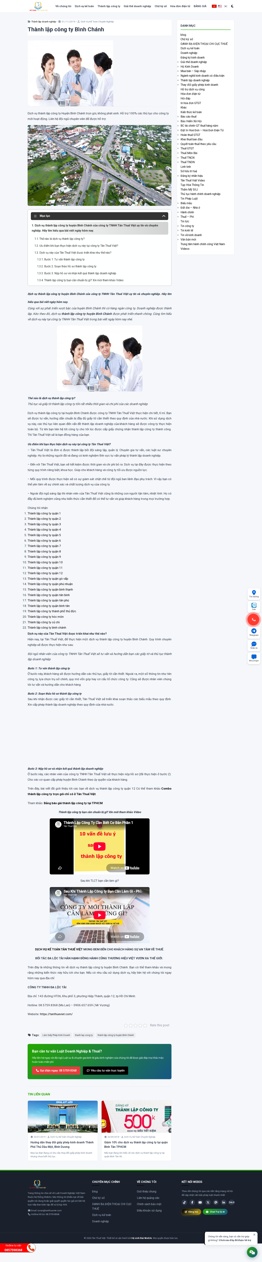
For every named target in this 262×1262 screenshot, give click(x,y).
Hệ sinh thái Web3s (141, 1238)
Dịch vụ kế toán (84, 6)
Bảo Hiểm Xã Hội (191, 121)
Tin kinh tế (187, 230)
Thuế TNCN (187, 157)
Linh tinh (186, 166)
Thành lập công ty (108, 6)
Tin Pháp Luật (189, 198)
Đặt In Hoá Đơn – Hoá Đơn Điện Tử (202, 130)
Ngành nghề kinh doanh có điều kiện (202, 75)
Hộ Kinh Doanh (190, 66)
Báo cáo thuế (188, 116)
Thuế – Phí (187, 216)
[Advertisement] (99, 740)
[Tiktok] (184, 1202)
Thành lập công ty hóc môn (46, 616)
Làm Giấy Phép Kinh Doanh (56, 1035)
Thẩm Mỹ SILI (189, 189)
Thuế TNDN (188, 162)
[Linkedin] (224, 1202)
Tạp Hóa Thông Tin (192, 185)
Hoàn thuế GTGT (190, 135)
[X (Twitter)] (208, 1202)
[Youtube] (200, 1202)
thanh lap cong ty (84, 1035)
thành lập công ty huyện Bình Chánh (116, 1035)
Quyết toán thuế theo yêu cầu (198, 144)
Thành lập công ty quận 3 (44, 524)
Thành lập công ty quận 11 (45, 568)
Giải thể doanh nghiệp (137, 6)
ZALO (231, 1202)
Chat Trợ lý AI (217, 1211)
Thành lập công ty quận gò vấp (48, 578)
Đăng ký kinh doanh (193, 57)
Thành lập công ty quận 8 (44, 551)
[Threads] (216, 1202)
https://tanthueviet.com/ (56, 1014)
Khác (184, 107)
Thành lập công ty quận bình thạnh (50, 589)
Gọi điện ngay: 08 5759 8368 (58, 1070)
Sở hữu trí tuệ (189, 171)
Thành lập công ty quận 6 (44, 540)
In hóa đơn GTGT (191, 103)
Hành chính (187, 212)
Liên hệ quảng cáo (148, 1198)
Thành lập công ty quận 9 (44, 557)
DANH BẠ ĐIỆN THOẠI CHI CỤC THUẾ (204, 44)
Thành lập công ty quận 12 (45, 573)
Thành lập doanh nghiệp (43, 21)
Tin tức (185, 221)
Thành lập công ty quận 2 (44, 518)
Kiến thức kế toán (191, 112)
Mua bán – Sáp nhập (193, 71)
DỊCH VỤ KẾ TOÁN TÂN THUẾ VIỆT (59, 949)
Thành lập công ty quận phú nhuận (50, 584)
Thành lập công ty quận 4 (44, 529)
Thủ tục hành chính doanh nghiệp (200, 194)
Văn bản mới (188, 239)
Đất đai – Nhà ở (190, 207)
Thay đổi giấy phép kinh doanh (199, 84)
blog (183, 34)
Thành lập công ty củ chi (44, 622)
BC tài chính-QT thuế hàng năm (199, 125)
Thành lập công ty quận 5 (44, 535)
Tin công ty (187, 226)
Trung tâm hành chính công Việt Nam (203, 244)
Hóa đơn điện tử (180, 6)
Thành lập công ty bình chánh (47, 627)
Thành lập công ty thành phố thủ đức (52, 611)
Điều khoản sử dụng (149, 1210)
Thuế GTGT (187, 148)
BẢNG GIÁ (200, 6)
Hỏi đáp (185, 98)
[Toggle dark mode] (232, 6)
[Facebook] (192, 1202)
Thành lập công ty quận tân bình (49, 595)
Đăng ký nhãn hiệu (192, 176)
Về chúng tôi (63, 6)
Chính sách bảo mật (149, 1204)
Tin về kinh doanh (191, 235)
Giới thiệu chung (146, 1191)
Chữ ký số (161, 6)
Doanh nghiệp (189, 53)
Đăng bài (193, 1211)
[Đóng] (254, 1234)
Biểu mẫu (186, 203)
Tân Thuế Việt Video (193, 180)
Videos (185, 248)
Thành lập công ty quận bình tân (49, 606)
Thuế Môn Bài (189, 153)
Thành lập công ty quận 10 (45, 562)
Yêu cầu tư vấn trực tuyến (107, 1070)
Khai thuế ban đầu (191, 139)
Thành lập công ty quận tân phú (48, 600)
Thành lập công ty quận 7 (44, 546)
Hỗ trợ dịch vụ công (193, 89)
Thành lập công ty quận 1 (44, 513)
